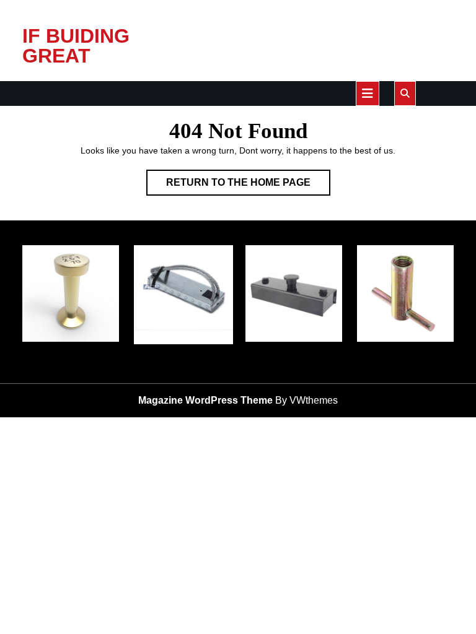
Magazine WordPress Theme (205, 400)
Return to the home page (248, 186)
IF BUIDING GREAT (76, 46)
